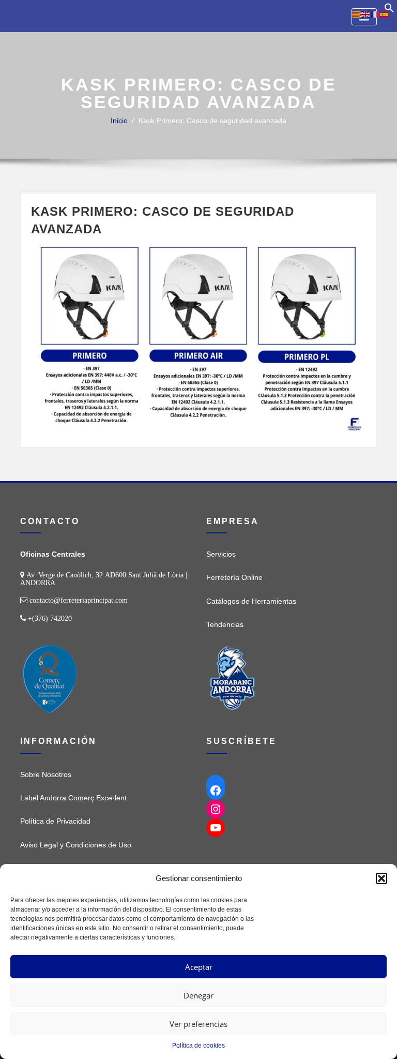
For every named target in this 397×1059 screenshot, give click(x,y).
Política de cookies (198, 1045)
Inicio (119, 120)
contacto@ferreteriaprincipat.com (78, 600)
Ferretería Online (234, 577)
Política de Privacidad (55, 821)
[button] (381, 878)
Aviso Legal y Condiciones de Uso (75, 845)
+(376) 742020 (50, 618)
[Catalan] (356, 14)
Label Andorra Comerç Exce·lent (73, 798)
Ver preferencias (198, 1024)
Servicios (221, 554)
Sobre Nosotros (45, 774)
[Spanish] (384, 14)
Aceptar (198, 967)
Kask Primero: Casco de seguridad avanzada (212, 120)
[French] (375, 14)
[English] (366, 14)
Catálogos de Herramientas (251, 601)
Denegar (198, 995)
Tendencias (224, 624)
